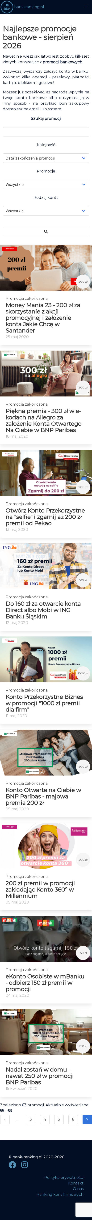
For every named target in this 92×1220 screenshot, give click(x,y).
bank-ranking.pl (29, 7)
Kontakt (76, 1183)
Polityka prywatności (64, 1177)
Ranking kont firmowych (60, 1194)
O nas (78, 1189)
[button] (86, 6)
